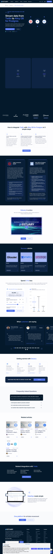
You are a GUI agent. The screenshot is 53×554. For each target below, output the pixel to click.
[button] (12, 1)
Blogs (36, 532)
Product (12, 1)
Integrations (11, 5)
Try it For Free (10, 310)
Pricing (21, 1)
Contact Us (29, 238)
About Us (45, 531)
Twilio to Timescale (23, 472)
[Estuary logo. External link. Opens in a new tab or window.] (6, 545)
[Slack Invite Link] (40, 1)
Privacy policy (27, 544)
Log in (45, 1)
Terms (44, 536)
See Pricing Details (19, 310)
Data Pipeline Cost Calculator (29, 542)
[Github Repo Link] (42, 1)
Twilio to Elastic (23, 471)
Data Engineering (38, 537)
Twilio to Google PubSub (11, 472)
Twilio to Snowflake (37, 470)
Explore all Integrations (26, 476)
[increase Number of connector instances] (23, 307)
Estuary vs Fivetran (29, 536)
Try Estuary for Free (26, 150)
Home (7, 5)
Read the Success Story (30, 343)
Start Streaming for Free (10, 29)
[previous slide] (11, 348)
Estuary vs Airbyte (29, 537)
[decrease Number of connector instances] (18, 307)
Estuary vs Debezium (29, 540)
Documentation (38, 531)
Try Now (23, 238)
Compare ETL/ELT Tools (38, 542)
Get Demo (18, 29)
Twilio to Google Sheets (38, 471)
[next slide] (41, 348)
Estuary (28, 531)
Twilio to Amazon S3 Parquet (12, 471)
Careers (45, 532)
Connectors (25, 1)
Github (37, 540)
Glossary (37, 536)
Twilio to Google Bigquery (24, 470)
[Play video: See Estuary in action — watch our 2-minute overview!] (26, 227)
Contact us (39, 379)
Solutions (16, 1)
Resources (29, 1)
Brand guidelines (45, 542)
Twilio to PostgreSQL (10, 470)
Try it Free (49, 1)
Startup (45, 540)
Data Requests (45, 537)
